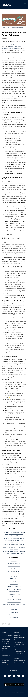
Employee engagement (14, 571)
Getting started (6, 646)
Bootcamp (14, 561)
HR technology (14, 584)
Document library (18, 653)
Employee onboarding (14, 573)
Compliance (17, 658)
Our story (4, 648)
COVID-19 (14, 568)
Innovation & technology (14, 586)
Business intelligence (14, 563)
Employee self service (19, 651)
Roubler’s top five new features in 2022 (14, 544)
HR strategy (14, 581)
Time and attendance (19, 642)
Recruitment (14, 607)
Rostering (14, 609)
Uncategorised (14, 617)
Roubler (13, 44)
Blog (3, 657)
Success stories (6, 655)
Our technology (6, 639)
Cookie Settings (6, 664)
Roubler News (14, 612)
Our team (4, 650)
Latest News (5, 27)
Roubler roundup (14, 614)
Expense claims (18, 646)
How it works (5, 641)
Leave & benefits (14, 591)
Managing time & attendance (14, 596)
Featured (14, 576)
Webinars (4, 662)
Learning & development (14, 589)
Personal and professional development (14, 604)
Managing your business (14, 599)
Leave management (19, 644)
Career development (17, 27)
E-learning (16, 656)
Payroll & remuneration (14, 602)
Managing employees (14, 594)
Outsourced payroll (19, 662)
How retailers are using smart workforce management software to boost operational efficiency (14, 533)
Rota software (17, 639)
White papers (5, 660)
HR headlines (14, 579)
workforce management (14, 48)
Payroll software (18, 649)
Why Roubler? (5, 643)
